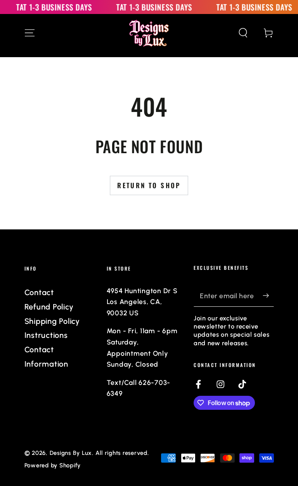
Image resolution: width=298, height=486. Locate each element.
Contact (39, 292)
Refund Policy (49, 306)
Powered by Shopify (52, 465)
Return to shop (149, 185)
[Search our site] (243, 33)
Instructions (46, 335)
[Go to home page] (149, 33)
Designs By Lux (71, 452)
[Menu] (29, 33)
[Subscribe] (268, 295)
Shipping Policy (52, 321)
